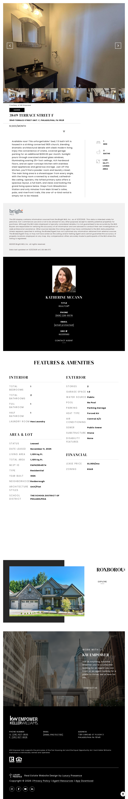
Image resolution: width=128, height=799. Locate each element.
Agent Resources (62, 780)
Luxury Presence (72, 775)
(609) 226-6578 (64, 315)
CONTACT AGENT (64, 341)
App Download (84, 780)
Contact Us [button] (90, 688)
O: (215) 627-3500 (18, 734)
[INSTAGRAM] (11, 788)
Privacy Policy (41, 780)
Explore (102, 582)
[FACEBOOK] (18, 788)
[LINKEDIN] (32, 788)
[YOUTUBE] (25, 788)
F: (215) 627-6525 (18, 737)
